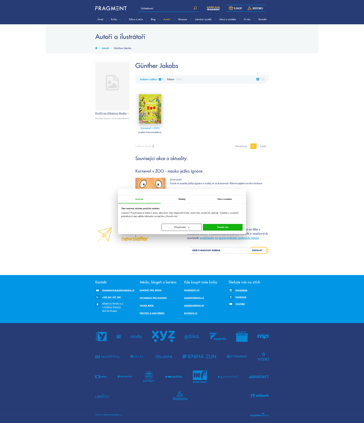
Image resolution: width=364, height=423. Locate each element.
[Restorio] (180, 395)
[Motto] (136, 336)
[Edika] (192, 336)
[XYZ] (163, 336)
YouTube (240, 304)
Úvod (100, 19)
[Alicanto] (163, 356)
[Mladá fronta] (200, 376)
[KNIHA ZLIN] (199, 356)
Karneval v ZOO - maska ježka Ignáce (169, 171)
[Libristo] (102, 395)
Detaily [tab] (182, 199)
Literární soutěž (203, 19)
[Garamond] (228, 376)
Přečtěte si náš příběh (152, 313)
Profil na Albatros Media (111, 113)
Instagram (241, 290)
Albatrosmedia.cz (194, 298)
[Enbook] (260, 395)
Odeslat (257, 250)
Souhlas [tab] (139, 199)
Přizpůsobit (180, 227)
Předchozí (241, 146)
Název (170, 79)
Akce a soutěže (227, 19)
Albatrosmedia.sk (194, 305)
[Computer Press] (242, 336)
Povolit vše (222, 227)
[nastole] (218, 336)
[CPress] (137, 356)
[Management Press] (263, 336)
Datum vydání (148, 79)
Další (263, 146)
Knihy (114, 19)
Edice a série (136, 19)
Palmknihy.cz (191, 290)
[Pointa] (173, 376)
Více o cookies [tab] (224, 199)
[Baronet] (259, 376)
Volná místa (147, 305)
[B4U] (107, 356)
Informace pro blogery (153, 298)
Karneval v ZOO (150, 128)
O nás (247, 19)
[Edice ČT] (101, 376)
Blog (153, 19)
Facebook (240, 297)
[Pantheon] (149, 376)
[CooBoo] (118, 336)
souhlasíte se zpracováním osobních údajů (229, 238)
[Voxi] (263, 356)
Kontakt (262, 19)
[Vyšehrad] (236, 356)
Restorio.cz (190, 313)
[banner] (111, 8)
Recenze (182, 19)
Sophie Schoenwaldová (149, 132)
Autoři (167, 19)
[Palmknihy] (125, 376)
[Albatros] (101, 336)
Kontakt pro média (151, 290)
